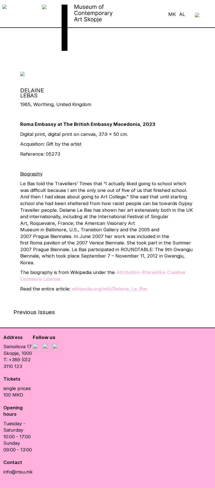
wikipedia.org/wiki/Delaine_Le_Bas (109, 289)
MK (172, 14)
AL (182, 14)
